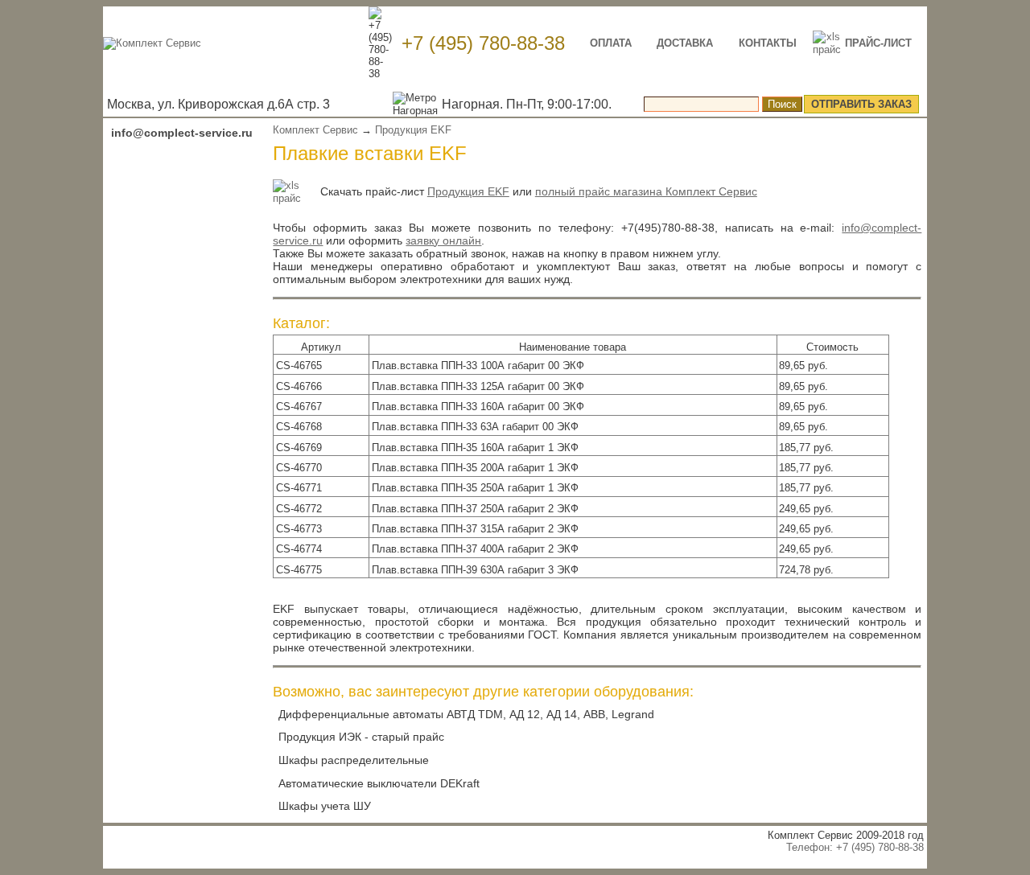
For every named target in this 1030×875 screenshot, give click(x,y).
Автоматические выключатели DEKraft (379, 783)
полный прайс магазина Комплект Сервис (646, 191)
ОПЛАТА (611, 43)
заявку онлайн (443, 240)
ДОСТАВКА (685, 43)
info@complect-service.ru (182, 132)
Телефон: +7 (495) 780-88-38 (855, 847)
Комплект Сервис (315, 130)
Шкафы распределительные (353, 760)
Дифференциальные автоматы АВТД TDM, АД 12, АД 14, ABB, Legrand (466, 714)
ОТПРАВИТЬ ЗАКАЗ (861, 104)
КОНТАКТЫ (768, 43)
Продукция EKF (413, 130)
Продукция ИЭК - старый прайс (361, 736)
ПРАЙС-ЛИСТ (878, 43)
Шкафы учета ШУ (324, 805)
